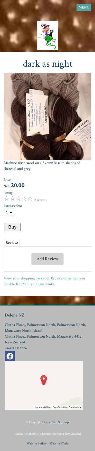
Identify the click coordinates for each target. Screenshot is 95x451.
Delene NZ (49, 422)
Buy (12, 226)
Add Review (47, 259)
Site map (63, 422)
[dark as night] (47, 159)
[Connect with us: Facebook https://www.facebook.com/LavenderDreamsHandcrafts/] (10, 357)
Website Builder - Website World (47, 443)
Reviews (12, 242)
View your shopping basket (25, 278)
